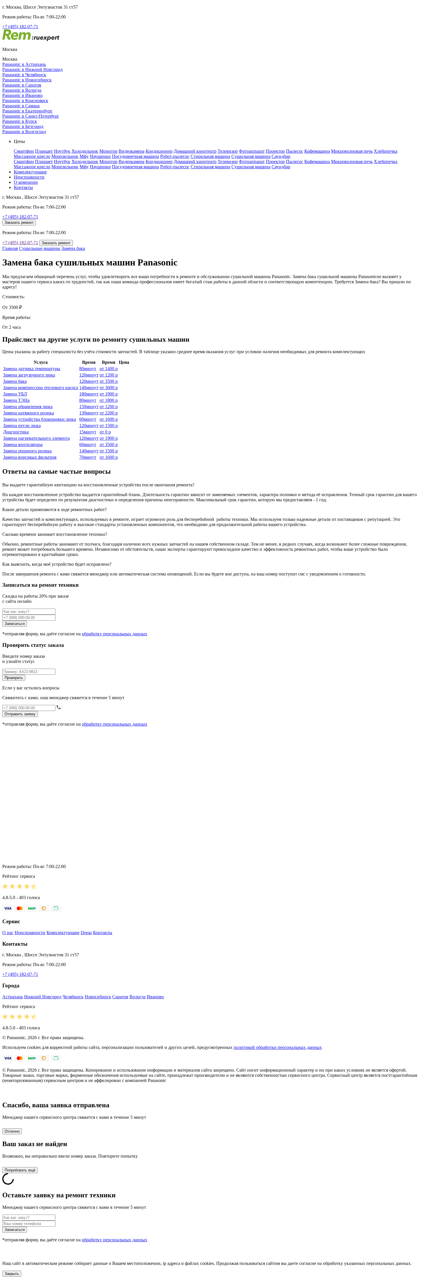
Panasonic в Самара (21, 105)
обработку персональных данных (114, 633)
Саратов (120, 996)
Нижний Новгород (42, 996)
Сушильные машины (39, 248)
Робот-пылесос (174, 156)
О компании (26, 182)
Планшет (44, 151)
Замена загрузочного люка (29, 374)
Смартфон (24, 151)
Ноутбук (62, 151)
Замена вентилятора (22, 444)
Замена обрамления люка (28, 406)
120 (88, 374)
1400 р (109, 368)
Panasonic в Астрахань (24, 64)
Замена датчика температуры (31, 368)
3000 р (109, 387)
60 (87, 419)
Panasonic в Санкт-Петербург (30, 116)
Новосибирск (98, 996)
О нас (7, 932)
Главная (10, 248)
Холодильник (84, 151)
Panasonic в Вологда (21, 90)
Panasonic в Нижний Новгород (32, 69)
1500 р (109, 425)
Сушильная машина (250, 156)
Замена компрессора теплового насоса (40, 387)
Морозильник (64, 156)
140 (88, 387)
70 (87, 457)
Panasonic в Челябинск (24, 74)
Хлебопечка (385, 151)
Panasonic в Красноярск (25, 100)
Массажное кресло (32, 156)
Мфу (84, 156)
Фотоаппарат (252, 151)
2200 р (109, 412)
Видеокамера (131, 151)
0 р (105, 431)
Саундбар (281, 156)
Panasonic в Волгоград (24, 131)
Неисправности (29, 177)
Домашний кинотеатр (195, 151)
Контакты (23, 187)
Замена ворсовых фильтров (30, 457)
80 (87, 368)
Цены (86, 932)
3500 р (109, 381)
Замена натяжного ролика (28, 412)
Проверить (14, 678)
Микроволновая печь (352, 151)
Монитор (108, 151)
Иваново (155, 996)
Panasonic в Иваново (22, 95)
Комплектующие (30, 171)
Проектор (275, 151)
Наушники (100, 156)
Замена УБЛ (15, 393)
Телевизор (228, 151)
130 (88, 412)
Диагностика (16, 431)
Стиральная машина (210, 156)
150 (88, 406)
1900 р (109, 393)
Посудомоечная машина (135, 156)
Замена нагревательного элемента (36, 438)
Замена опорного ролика (27, 450)
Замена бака (73, 248)
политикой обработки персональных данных (278, 1047)
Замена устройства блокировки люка (39, 419)
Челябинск (73, 996)
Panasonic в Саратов (21, 85)
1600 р (109, 419)
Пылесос (294, 151)
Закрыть (12, 1274)
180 (88, 393)
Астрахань (12, 996)
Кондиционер (159, 151)
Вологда (137, 996)
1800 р (109, 400)
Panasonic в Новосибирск (27, 79)
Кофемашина (317, 151)
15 (87, 431)
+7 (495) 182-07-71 (20, 26)
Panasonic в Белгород (22, 126)
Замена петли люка (22, 425)
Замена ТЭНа (16, 400)
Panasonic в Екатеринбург (27, 110)
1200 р (109, 374)
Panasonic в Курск (19, 121)
